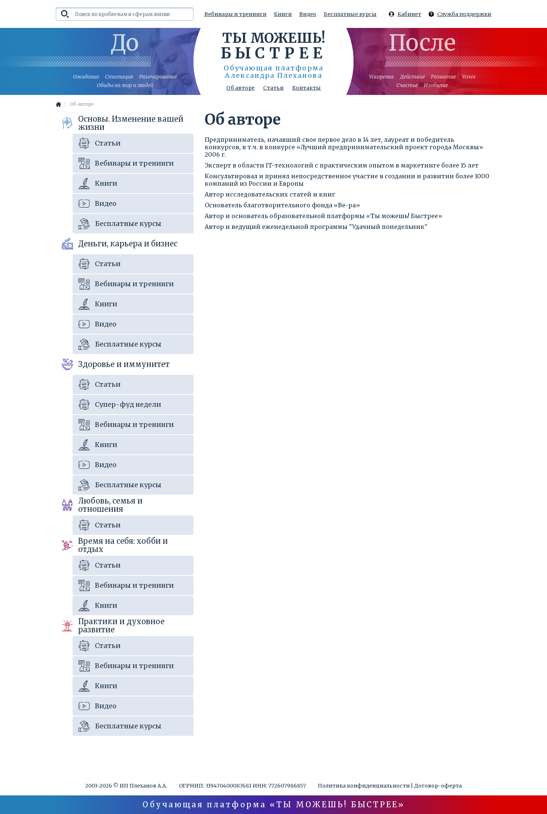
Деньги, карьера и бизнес (127, 243)
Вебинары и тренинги (235, 14)
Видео (307, 14)
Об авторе (240, 87)
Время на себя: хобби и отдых (123, 545)
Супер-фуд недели (128, 404)
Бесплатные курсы (350, 14)
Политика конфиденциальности (364, 785)
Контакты (306, 87)
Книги (283, 14)
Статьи (273, 87)
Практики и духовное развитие (121, 625)
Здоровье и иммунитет (124, 364)
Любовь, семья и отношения (110, 505)
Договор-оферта (438, 785)
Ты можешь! (274, 45)
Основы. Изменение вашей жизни (130, 123)
